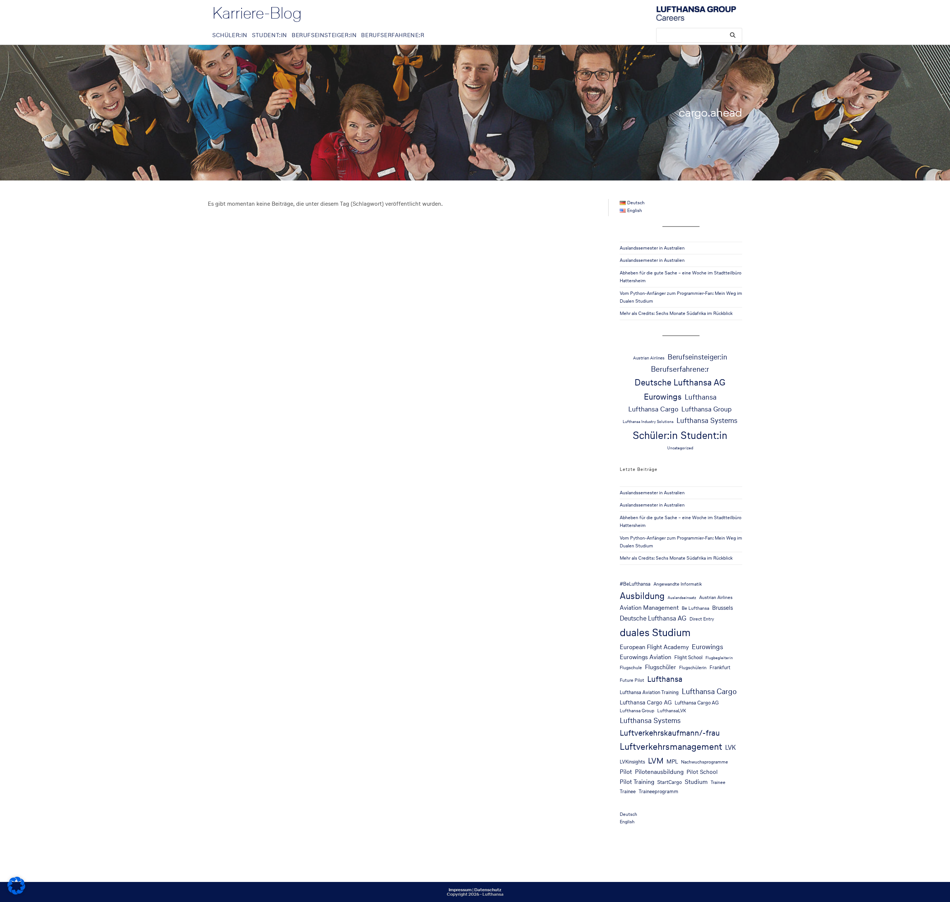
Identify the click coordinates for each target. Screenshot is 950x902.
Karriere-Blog (257, 13)
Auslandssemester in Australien (652, 248)
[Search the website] (699, 35)
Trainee (718, 782)
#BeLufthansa (635, 583)
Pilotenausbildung (659, 772)
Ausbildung (642, 595)
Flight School (688, 657)
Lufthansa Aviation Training (649, 692)
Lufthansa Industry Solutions (648, 421)
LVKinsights (632, 761)
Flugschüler (660, 667)
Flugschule (631, 667)
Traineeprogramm (658, 791)
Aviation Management (649, 607)
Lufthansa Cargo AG (646, 702)
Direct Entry (701, 619)
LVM (656, 760)
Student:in (704, 435)
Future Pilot (632, 680)
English (627, 821)
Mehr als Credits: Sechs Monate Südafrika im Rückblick (676, 313)
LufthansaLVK (671, 710)
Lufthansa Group (706, 409)
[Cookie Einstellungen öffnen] (16, 892)
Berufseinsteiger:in (697, 357)
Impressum (460, 890)
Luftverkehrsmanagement (671, 746)
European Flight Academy (654, 647)
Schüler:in (655, 435)
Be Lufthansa (695, 608)
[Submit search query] (732, 35)
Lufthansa (701, 397)
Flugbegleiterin (719, 658)
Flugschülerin (693, 667)
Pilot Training (637, 782)
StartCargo (669, 782)
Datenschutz (487, 890)
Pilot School (702, 772)
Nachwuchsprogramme (704, 762)
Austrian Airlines (649, 358)
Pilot (626, 772)
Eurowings (663, 396)
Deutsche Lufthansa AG (680, 382)
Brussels (722, 608)
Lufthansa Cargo (653, 409)
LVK (730, 747)
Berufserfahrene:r (680, 369)
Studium (696, 782)
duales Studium (655, 632)
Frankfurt (720, 667)
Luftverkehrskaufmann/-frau (670, 732)
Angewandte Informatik (677, 584)
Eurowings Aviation (645, 657)
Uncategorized (680, 448)
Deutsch (628, 814)
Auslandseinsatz (682, 597)
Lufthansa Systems (707, 420)
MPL (672, 761)
